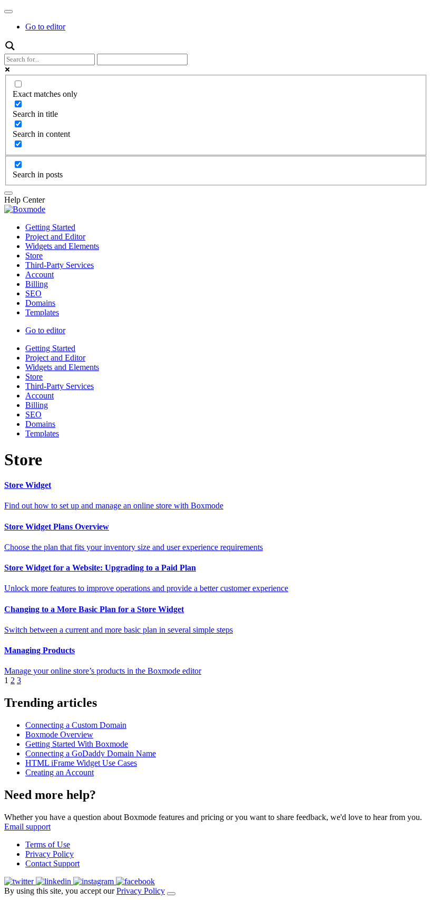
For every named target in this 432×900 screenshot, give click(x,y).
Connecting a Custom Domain (75, 725)
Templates (42, 312)
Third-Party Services (59, 265)
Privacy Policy (49, 853)
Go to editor (45, 26)
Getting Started (50, 227)
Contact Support (52, 863)
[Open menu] (8, 11)
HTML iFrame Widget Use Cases (81, 762)
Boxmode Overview (59, 734)
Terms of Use (47, 844)
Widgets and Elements (62, 246)
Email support (27, 826)
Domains (40, 302)
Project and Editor (55, 236)
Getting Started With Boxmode (76, 743)
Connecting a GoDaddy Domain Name (90, 753)
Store (34, 255)
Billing (36, 283)
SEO (33, 293)
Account (39, 274)
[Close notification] (171, 893)
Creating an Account (59, 772)
